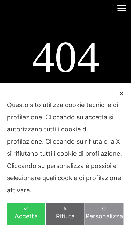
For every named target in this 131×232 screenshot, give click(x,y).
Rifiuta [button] (65, 216)
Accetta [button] (26, 216)
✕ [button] (121, 93)
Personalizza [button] (104, 216)
